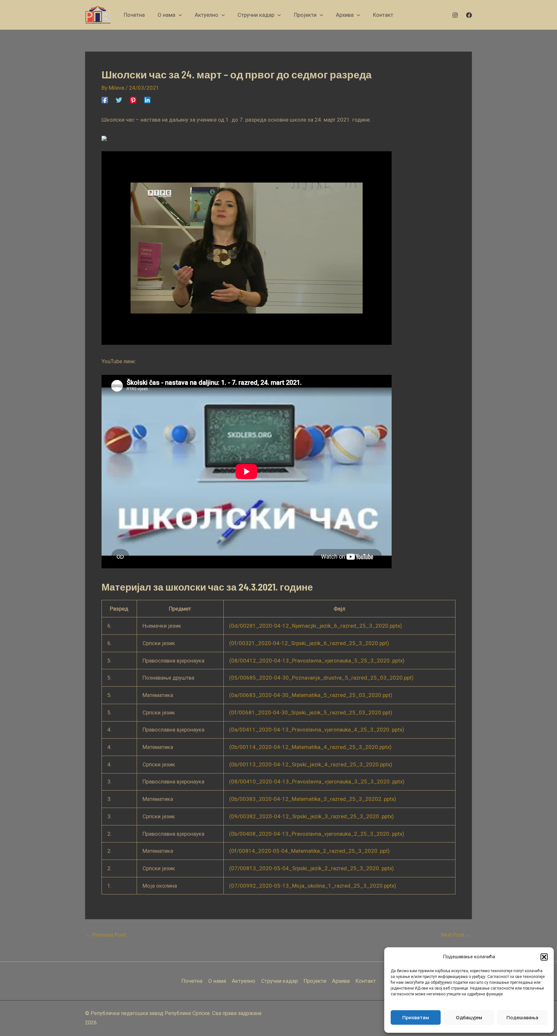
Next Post (456, 935)
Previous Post (106, 935)
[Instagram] (455, 15)
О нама (217, 981)
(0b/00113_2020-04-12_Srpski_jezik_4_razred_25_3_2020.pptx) (310, 764)
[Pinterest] (133, 99)
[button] (544, 957)
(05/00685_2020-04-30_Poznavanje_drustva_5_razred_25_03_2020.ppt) (321, 677)
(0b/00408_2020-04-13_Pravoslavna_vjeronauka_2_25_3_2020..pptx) (316, 834)
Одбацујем (469, 1017)
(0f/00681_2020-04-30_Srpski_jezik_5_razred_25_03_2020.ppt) (310, 712)
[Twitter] (119, 99)
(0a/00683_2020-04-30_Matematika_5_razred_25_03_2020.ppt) (310, 695)
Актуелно (243, 981)
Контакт (366, 981)
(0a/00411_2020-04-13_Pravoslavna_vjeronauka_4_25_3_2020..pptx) (316, 729)
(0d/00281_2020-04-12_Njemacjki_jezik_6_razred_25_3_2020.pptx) (315, 626)
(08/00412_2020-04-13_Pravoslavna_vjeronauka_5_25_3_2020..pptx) (317, 660)
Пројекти (315, 981)
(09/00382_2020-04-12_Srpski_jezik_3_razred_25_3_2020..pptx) (311, 816)
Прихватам (415, 1017)
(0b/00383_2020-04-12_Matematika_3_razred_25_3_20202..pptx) (312, 799)
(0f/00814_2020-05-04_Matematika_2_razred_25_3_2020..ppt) (309, 851)
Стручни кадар (279, 981)
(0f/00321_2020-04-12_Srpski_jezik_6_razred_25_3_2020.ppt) (309, 643)
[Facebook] (469, 15)
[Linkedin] (147, 99)
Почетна (191, 981)
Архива (341, 981)
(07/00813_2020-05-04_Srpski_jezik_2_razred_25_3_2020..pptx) (311, 868)
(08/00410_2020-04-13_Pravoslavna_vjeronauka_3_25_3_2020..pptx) (317, 781)
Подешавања (522, 1017)
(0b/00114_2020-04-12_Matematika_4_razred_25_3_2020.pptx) (310, 747)
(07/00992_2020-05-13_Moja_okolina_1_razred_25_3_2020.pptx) (312, 885)
